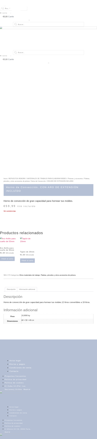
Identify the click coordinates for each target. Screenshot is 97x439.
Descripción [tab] (11, 289)
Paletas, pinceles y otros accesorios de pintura (58, 275)
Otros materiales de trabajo (29, 275)
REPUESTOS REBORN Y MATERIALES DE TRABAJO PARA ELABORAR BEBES (37, 178)
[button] (48, 63)
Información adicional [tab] (27, 289)
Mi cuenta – (5, 55)
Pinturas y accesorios (75, 178)
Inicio (5, 178)
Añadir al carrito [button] (7, 259)
